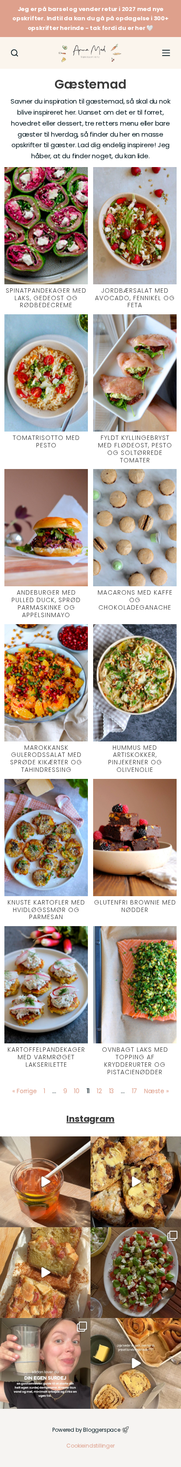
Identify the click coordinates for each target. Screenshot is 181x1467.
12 (99, 1091)
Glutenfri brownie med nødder (135, 906)
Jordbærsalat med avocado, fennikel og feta (135, 298)
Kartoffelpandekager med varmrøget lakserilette (46, 1057)
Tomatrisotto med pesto (46, 441)
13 (111, 1091)
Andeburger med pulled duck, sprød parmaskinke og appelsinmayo (46, 603)
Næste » (156, 1091)
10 (77, 1091)
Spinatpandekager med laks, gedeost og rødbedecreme (46, 298)
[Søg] (14, 52)
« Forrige (24, 1091)
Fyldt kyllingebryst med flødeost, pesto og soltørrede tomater (135, 448)
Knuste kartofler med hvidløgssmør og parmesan (46, 910)
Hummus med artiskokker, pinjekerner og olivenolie (135, 758)
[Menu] (166, 53)
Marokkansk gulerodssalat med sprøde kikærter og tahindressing (46, 758)
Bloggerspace (101, 1429)
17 (135, 1091)
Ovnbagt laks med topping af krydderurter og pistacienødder (135, 1060)
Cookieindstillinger (90, 1445)
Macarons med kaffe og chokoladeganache (135, 600)
